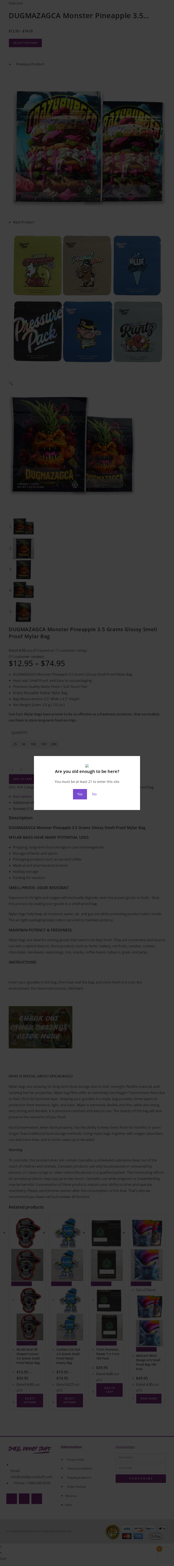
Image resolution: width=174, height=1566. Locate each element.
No (94, 794)
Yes (80, 794)
